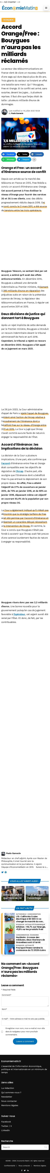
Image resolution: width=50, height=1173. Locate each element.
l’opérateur (19, 614)
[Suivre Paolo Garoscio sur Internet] (5, 872)
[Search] (46, 1147)
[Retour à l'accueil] (19, 8)
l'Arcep (19, 471)
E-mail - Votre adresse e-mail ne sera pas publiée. (23, 1019)
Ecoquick (8, 20)
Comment (6, 995)
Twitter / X (6, 1126)
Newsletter (6, 1096)
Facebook (6, 1121)
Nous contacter (9, 1101)
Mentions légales (9, 1105)
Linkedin (5, 1130)
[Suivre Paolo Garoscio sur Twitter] (2, 872)
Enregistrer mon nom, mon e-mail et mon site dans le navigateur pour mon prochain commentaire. (25, 1031)
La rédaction (7, 1088)
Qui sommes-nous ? (11, 1092)
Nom (4, 1009)
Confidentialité (9, 1166)
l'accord (5, 463)
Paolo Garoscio (13, 853)
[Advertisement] (25, 241)
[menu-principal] (46, 7)
